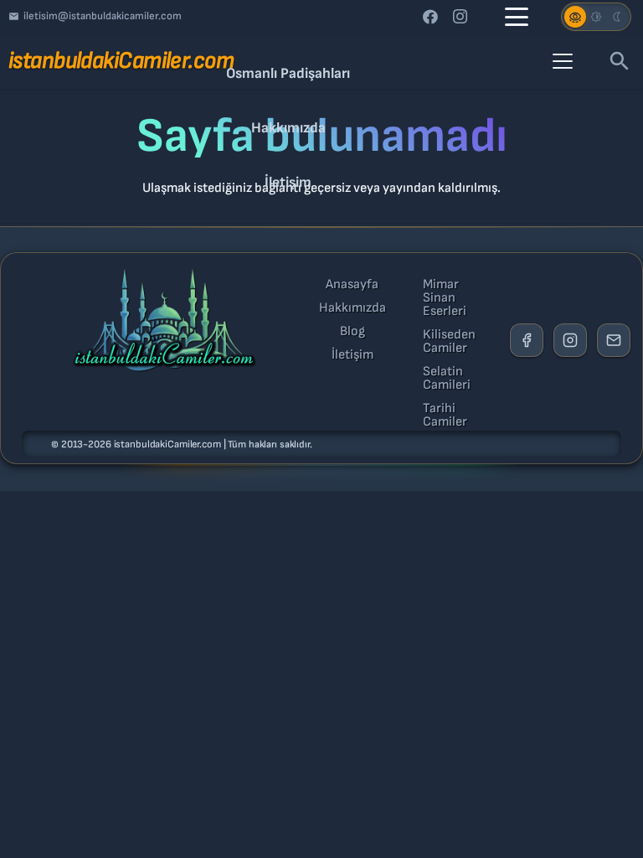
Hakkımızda (352, 308)
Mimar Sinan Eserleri (444, 298)
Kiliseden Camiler (449, 341)
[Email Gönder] (613, 340)
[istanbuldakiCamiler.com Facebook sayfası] (526, 340)
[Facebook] (430, 17)
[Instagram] (460, 17)
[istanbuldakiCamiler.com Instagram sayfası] (570, 340)
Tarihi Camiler (445, 415)
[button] (516, 16)
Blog (352, 332)
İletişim (352, 355)
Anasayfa (352, 285)
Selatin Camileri (447, 378)
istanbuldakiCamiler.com (167, 444)
